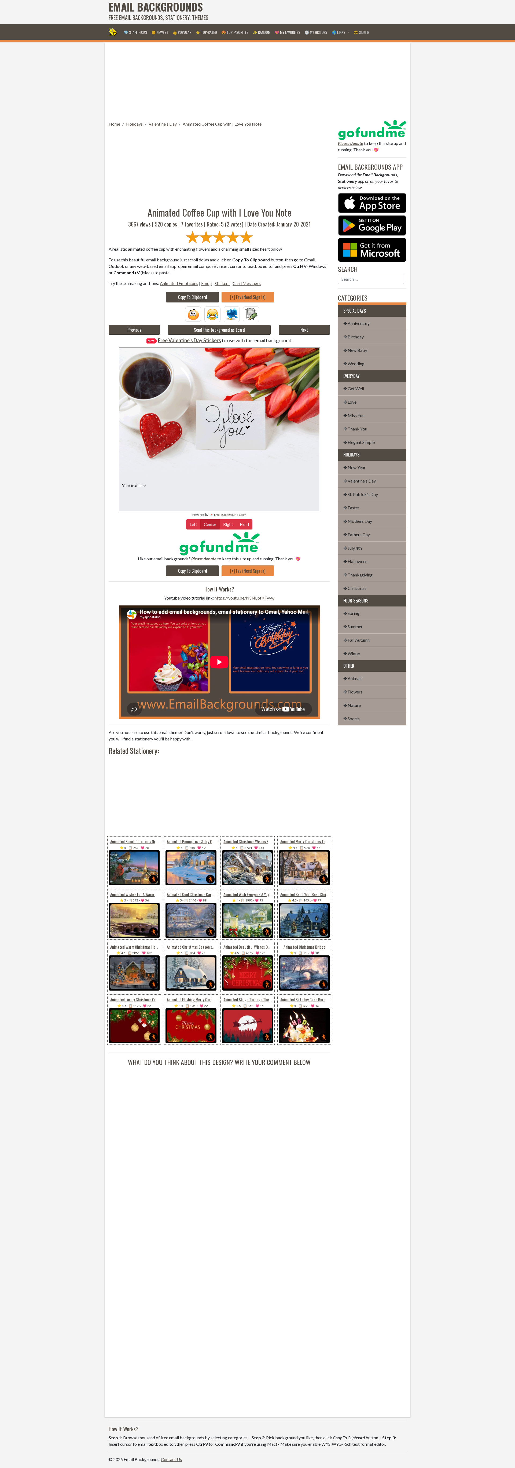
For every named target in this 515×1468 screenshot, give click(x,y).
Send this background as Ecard (219, 330)
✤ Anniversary (356, 323)
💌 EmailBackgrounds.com (228, 514)
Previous (134, 330)
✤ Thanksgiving (358, 574)
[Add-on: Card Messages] (251, 313)
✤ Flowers (352, 691)
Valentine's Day (163, 123)
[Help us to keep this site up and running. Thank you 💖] (372, 129)
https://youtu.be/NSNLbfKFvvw (244, 597)
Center (210, 524)
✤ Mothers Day (357, 521)
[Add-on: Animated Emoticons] (193, 313)
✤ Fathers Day (356, 534)
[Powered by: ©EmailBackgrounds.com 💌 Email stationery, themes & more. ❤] (219, 413)
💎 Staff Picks (135, 32)
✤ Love (349, 401)
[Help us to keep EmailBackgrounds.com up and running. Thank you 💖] (219, 544)
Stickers (222, 283)
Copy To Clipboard (192, 297)
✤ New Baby (355, 350)
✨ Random (261, 32)
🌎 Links (339, 32)
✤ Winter (351, 653)
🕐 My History (316, 32)
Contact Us (171, 1459)
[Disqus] (219, 1134)
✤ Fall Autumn (356, 639)
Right (228, 524)
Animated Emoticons (179, 283)
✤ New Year (354, 467)
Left (193, 524)
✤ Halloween (355, 561)
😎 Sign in (361, 32)
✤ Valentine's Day (359, 480)
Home (114, 123)
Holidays (134, 123)
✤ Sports (351, 718)
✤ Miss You (354, 415)
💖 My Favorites (287, 32)
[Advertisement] (308, 12)
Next (304, 330)
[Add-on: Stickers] (232, 313)
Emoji (206, 283)
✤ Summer (353, 626)
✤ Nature (352, 705)
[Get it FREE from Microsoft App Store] (372, 249)
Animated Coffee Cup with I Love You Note (222, 123)
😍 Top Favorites (234, 32)
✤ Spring (351, 613)
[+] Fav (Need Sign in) (247, 297)
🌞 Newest (159, 32)
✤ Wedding (354, 363)
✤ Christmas (354, 588)
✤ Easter (351, 507)
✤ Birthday (353, 336)
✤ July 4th (352, 547)
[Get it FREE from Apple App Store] (372, 202)
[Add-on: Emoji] (212, 313)
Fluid (244, 524)
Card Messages (247, 283)
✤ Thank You (355, 428)
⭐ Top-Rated (206, 32)
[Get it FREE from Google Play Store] (372, 224)
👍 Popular (181, 32)
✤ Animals (352, 678)
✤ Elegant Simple (359, 442)
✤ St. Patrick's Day (360, 494)
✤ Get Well (353, 388)
